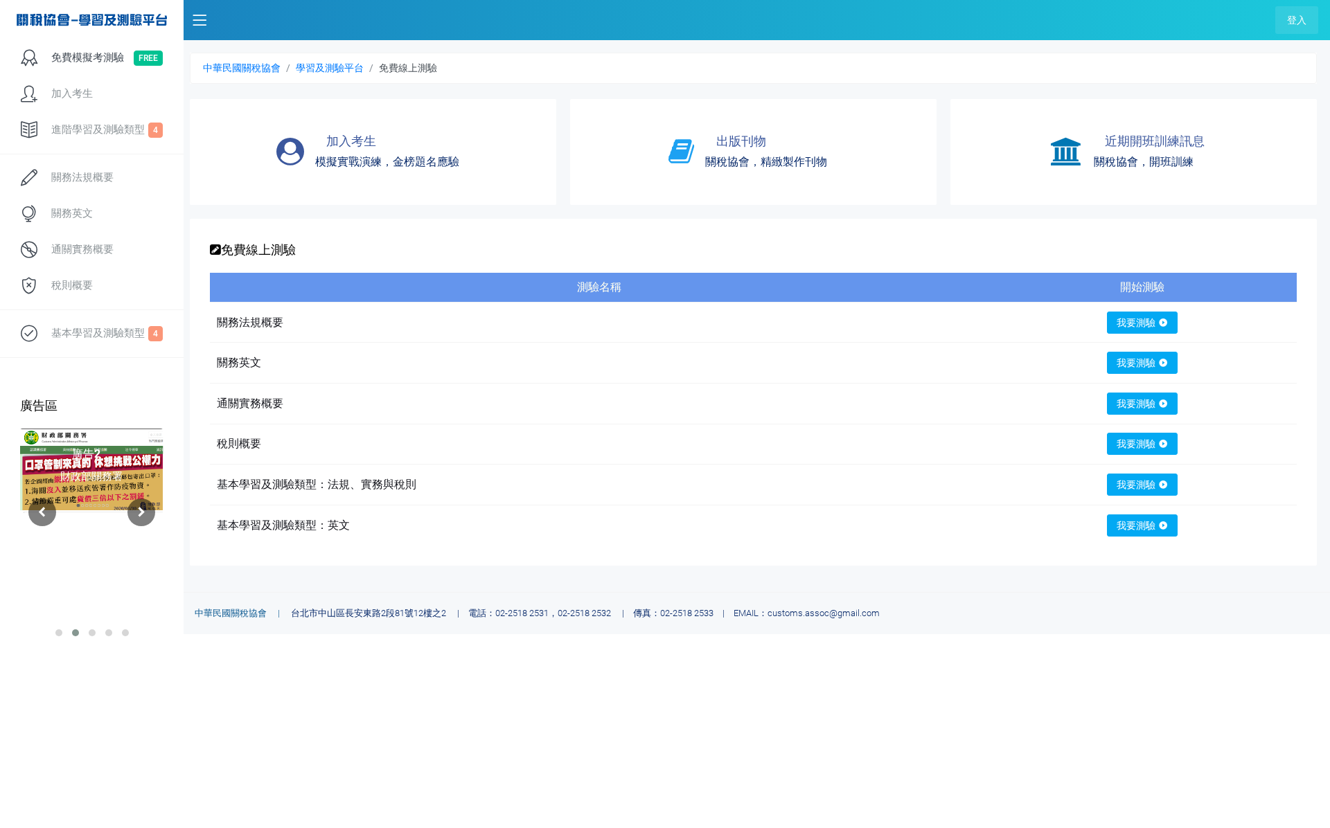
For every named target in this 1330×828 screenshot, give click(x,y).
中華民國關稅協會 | (242, 613)
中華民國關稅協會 (242, 67)
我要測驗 (1136, 322)
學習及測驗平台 (330, 67)
